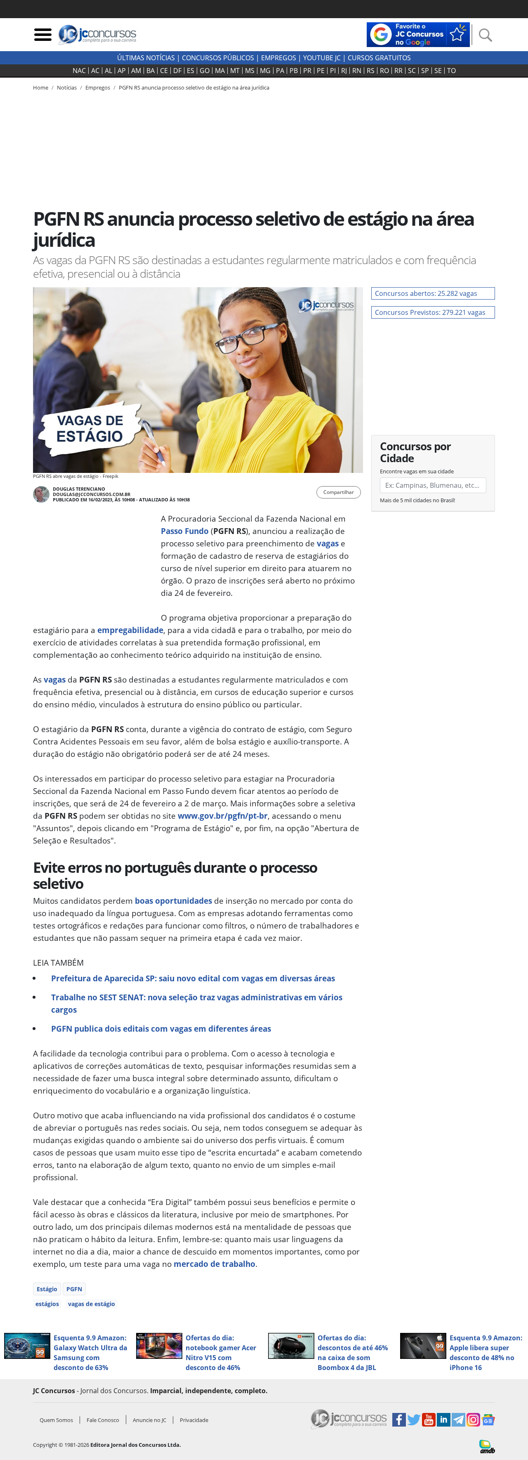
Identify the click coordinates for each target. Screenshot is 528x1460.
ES (190, 70)
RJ (344, 70)
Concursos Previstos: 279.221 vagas (430, 312)
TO (451, 70)
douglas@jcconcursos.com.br (91, 494)
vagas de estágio (91, 1304)
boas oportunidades (173, 900)
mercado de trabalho (214, 1263)
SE (438, 70)
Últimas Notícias (146, 57)
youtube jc (322, 57)
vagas (328, 543)
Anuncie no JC (149, 1420)
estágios (47, 1304)
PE (321, 70)
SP (425, 70)
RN (356, 70)
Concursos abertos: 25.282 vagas (426, 293)
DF (177, 70)
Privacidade (194, 1420)
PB (294, 70)
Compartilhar (338, 492)
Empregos (278, 57)
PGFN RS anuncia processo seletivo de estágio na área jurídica (194, 87)
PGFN (74, 1289)
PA (280, 70)
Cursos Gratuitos (379, 57)
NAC (79, 70)
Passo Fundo (185, 530)
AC (95, 70)
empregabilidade (130, 630)
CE (164, 70)
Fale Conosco (103, 1420)
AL (108, 70)
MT (235, 70)
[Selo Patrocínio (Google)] (418, 33)
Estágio (47, 1289)
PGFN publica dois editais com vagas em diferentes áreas (161, 1028)
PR (307, 70)
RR (398, 70)
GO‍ (205, 70)
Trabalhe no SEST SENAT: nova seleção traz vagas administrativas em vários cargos (196, 1003)
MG (265, 70)
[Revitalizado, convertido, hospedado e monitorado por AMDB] (487, 1446)
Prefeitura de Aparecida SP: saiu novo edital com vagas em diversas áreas (193, 978)
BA (150, 70)
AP (122, 70)
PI (333, 70)
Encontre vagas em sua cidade (417, 471)
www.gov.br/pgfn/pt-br (223, 815)
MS (250, 70)
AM (136, 70)
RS (371, 70)
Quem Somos (56, 1420)
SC (412, 70)
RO (384, 70)
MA (220, 70)
